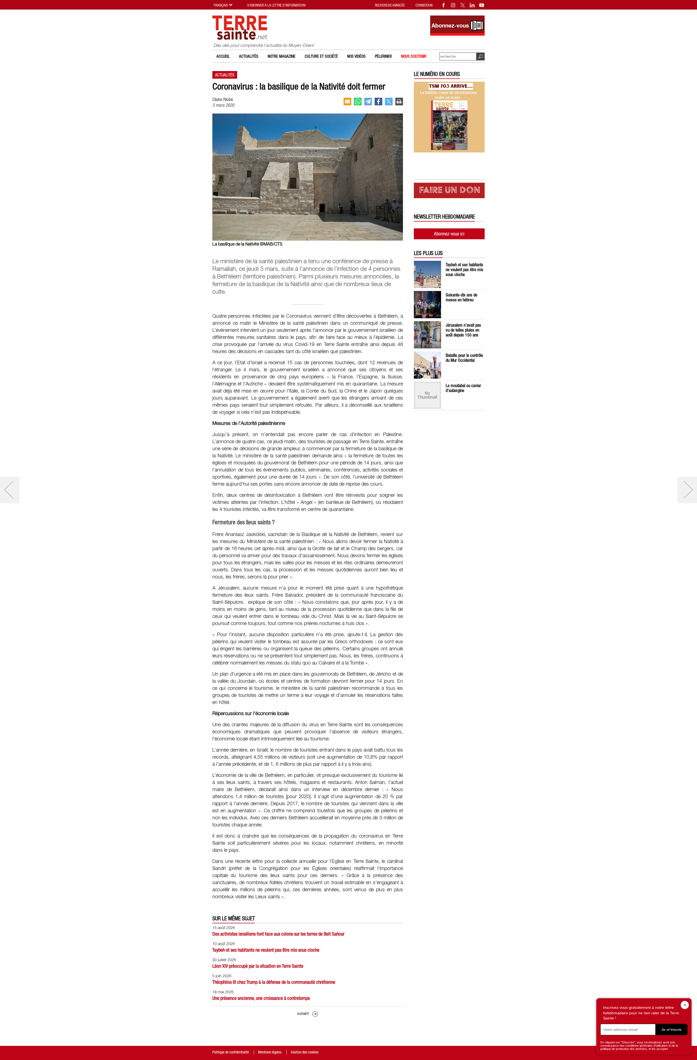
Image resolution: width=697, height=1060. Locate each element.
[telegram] (368, 101)
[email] (347, 101)
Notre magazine (281, 56)
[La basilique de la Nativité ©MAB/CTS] (307, 239)
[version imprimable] (399, 101)
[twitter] (389, 101)
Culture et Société (321, 56)
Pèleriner (383, 56)
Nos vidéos (356, 56)
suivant (303, 1014)
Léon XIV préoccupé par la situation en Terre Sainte (257, 966)
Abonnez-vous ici (449, 234)
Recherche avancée (390, 5)
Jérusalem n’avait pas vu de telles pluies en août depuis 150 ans (463, 330)
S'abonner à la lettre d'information (276, 5)
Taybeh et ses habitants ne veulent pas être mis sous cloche (265, 950)
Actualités (248, 56)
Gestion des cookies (305, 1052)
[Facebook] (444, 5)
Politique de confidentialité (230, 1052)
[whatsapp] (358, 101)
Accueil (223, 56)
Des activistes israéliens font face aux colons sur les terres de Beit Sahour (278, 934)
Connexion (424, 5)
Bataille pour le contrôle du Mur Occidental (464, 358)
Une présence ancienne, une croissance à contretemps (261, 998)
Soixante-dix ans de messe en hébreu (461, 297)
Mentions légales (270, 1052)
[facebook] (378, 101)
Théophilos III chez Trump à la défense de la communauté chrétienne (273, 982)
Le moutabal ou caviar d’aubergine (463, 388)
